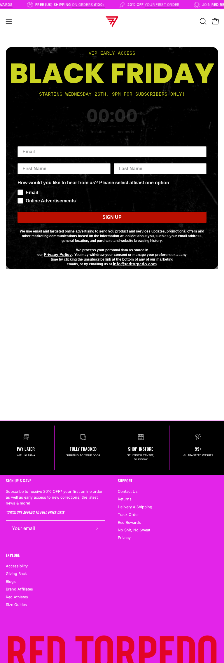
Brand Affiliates (19, 589)
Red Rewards (129, 522)
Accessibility (17, 566)
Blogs (11, 581)
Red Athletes (17, 597)
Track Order (128, 514)
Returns (125, 499)
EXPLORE (13, 555)
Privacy (124, 538)
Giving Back (16, 573)
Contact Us (128, 491)
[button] (202, 21)
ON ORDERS (92, 4)
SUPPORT (125, 480)
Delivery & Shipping (135, 507)
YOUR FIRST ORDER (166, 4)
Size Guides (16, 604)
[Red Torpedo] (112, 21)
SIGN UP (112, 217)
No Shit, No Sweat (134, 530)
